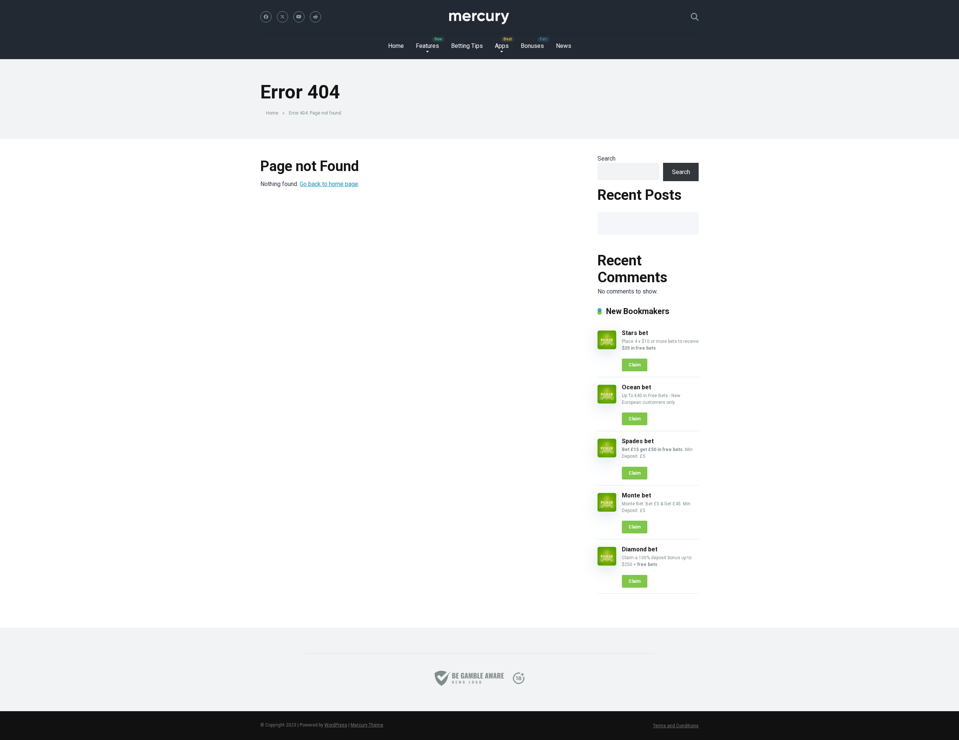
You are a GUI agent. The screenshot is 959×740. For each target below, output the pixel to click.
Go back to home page (329, 184)
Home (396, 45)
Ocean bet (636, 387)
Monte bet (636, 495)
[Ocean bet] (607, 401)
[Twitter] (282, 16)
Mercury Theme (367, 725)
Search (606, 158)
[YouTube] (299, 16)
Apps (502, 45)
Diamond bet (639, 549)
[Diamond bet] (607, 563)
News (563, 45)
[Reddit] (315, 16)
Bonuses (532, 45)
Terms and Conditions (676, 725)
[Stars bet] (607, 347)
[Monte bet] (607, 509)
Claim (635, 365)
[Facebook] (266, 16)
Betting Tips (467, 45)
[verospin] (479, 16)
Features (427, 45)
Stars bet (635, 332)
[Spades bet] (607, 455)
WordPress (335, 725)
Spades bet (638, 441)
